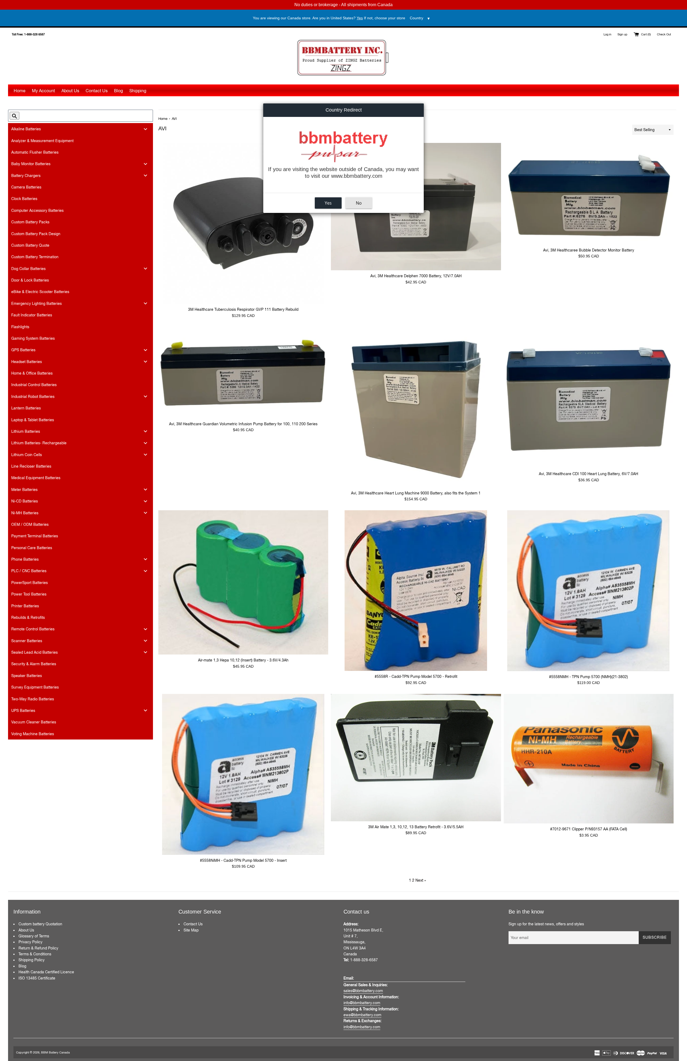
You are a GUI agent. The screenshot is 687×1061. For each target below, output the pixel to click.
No (359, 203)
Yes (328, 203)
